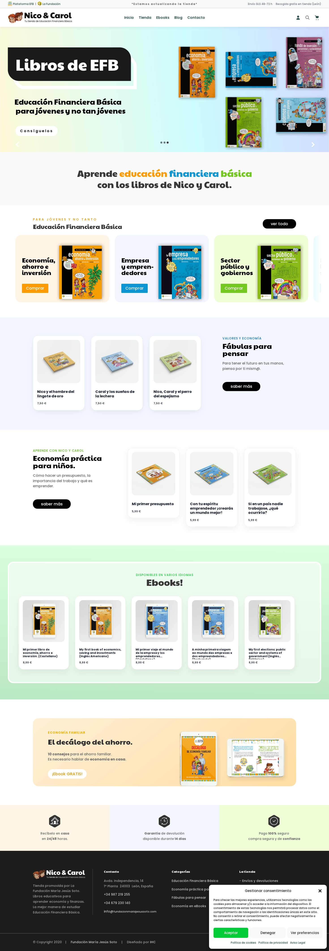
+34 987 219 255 (117, 894)
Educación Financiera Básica (195, 881)
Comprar (35, 288)
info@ (130, 911)
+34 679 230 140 (117, 903)
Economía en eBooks (189, 906)
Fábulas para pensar (189, 897)
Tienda (145, 18)
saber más (241, 386)
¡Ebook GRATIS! (67, 774)
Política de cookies (243, 943)
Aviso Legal (297, 943)
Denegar (268, 932)
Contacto (196, 18)
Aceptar (231, 932)
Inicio (129, 18)
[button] (320, 891)
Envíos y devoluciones (260, 881)
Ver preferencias (305, 932)
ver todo (279, 224)
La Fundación (51, 4)
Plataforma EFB (23, 4)
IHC (153, 942)
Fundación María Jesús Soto (94, 942)
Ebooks (162, 18)
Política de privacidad (273, 943)
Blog (178, 18)
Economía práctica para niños (197, 889)
